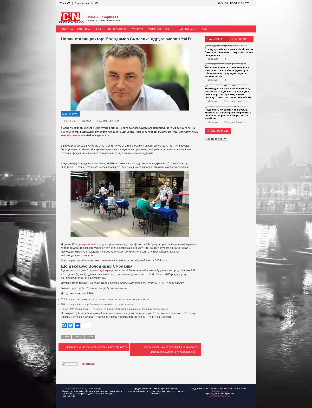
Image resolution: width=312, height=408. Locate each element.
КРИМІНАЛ (154, 29)
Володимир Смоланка (85, 244)
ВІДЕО (205, 29)
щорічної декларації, (101, 270)
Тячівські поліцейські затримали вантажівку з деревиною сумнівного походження (170, 349)
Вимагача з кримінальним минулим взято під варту (96, 347)
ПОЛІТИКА (83, 29)
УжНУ (91, 337)
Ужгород (79, 337)
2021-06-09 (70, 121)
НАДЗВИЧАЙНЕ (187, 29)
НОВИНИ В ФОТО (240, 3)
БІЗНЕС (99, 29)
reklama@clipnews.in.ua (219, 396)
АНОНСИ (223, 3)
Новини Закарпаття (102, 17)
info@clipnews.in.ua (219, 391)
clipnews (86, 121)
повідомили (72, 135)
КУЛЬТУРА (137, 29)
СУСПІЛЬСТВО (117, 29)
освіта (67, 337)
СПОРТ (169, 29)
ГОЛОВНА (67, 29)
